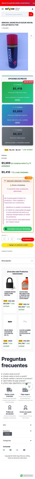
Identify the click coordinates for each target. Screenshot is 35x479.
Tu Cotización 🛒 (28, 239)
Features (4, 155)
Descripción (6, 261)
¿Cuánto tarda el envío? (11, 374)
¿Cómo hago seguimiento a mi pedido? (17, 383)
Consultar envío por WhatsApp (17, 229)
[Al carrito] (17, 245)
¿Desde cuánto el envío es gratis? (15, 376)
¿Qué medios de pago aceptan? (14, 381)
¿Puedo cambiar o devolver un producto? (17, 378)
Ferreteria (5, 28)
